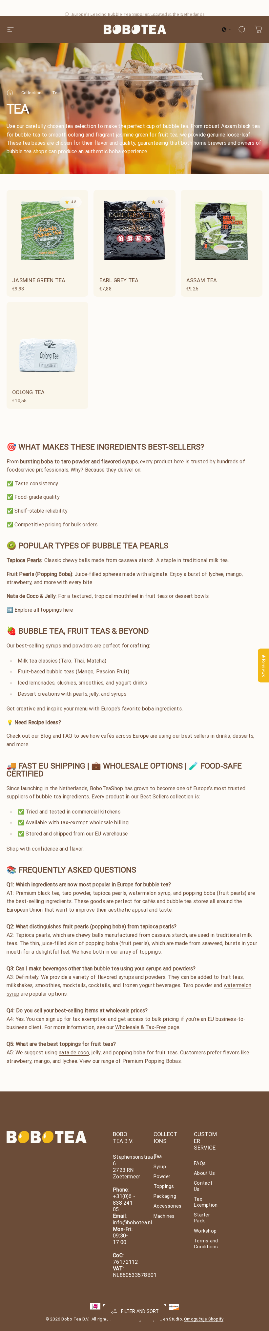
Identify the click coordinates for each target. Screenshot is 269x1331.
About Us (204, 1173)
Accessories (168, 1206)
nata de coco (74, 1052)
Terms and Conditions (206, 1244)
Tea (158, 1156)
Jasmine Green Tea (38, 280)
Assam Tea (201, 280)
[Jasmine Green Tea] (47, 231)
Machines (164, 1216)
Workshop (205, 1231)
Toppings (164, 1186)
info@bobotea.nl (132, 1222)
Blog (45, 735)
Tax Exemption (205, 1202)
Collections (32, 92)
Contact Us (203, 1186)
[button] (226, 29)
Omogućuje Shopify (203, 1319)
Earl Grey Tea (119, 280)
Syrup (160, 1167)
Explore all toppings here (43, 609)
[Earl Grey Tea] (134, 231)
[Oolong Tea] (47, 343)
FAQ (67, 735)
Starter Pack (202, 1218)
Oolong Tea (28, 392)
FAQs (200, 1163)
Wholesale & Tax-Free (140, 1027)
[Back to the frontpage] (10, 92)
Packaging (165, 1196)
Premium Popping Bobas (151, 1061)
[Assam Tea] (221, 231)
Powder (162, 1176)
